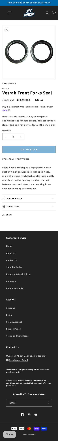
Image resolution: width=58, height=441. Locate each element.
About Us (10, 253)
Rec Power (31, 434)
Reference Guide (14, 288)
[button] (9, 12)
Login (9, 314)
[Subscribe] (48, 403)
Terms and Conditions (17, 335)
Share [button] (9, 214)
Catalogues (11, 281)
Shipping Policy (14, 267)
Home (9, 246)
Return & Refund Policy (18, 274)
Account (10, 307)
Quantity (6, 130)
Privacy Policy (13, 328)
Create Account (14, 321)
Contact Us (11, 260)
